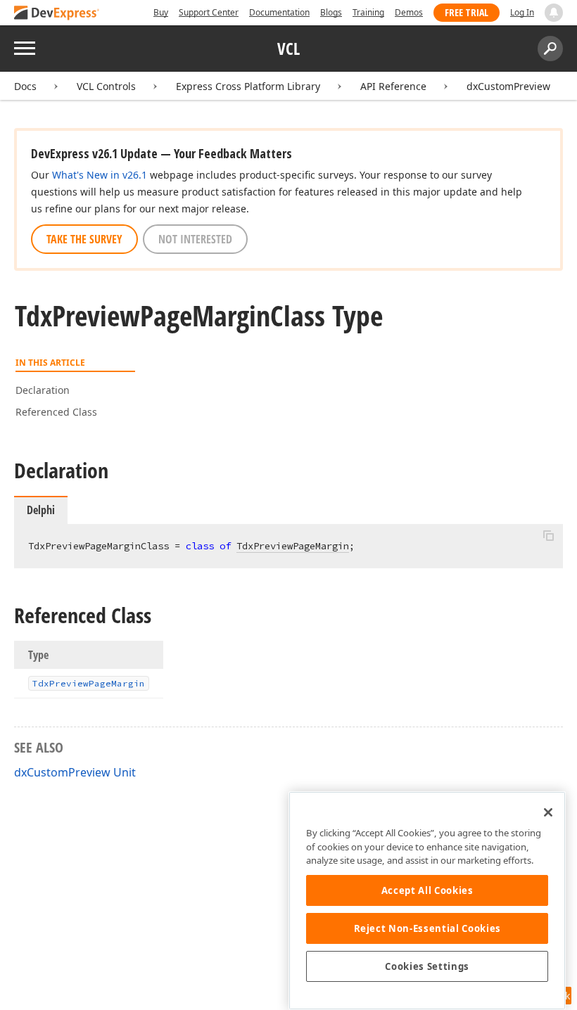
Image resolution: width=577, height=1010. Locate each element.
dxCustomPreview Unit (75, 772)
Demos (409, 12)
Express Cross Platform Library (248, 86)
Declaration (42, 390)
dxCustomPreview (508, 86)
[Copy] (548, 536)
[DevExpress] (57, 14)
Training (368, 12)
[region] (427, 900)
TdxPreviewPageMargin (292, 545)
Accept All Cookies (427, 890)
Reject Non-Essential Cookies (427, 928)
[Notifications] (554, 13)
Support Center (209, 12)
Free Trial (466, 12)
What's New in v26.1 (99, 174)
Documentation (279, 12)
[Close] (548, 812)
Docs (25, 86)
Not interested (195, 239)
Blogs (331, 12)
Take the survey (84, 239)
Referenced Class (56, 411)
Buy (160, 12)
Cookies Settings (427, 966)
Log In (522, 12)
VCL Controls (106, 86)
